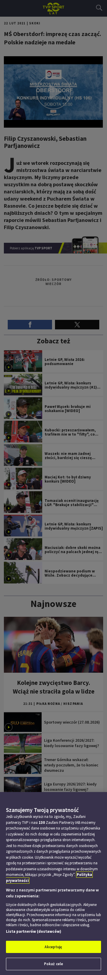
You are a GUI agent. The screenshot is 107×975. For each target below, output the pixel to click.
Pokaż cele (53, 963)
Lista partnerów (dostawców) (33, 931)
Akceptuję (53, 946)
